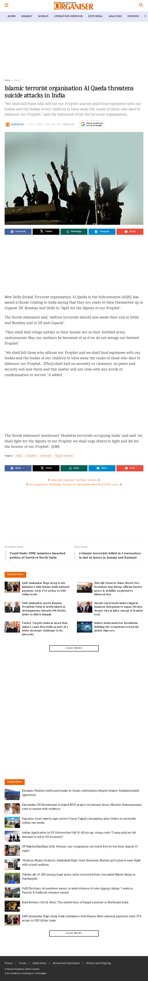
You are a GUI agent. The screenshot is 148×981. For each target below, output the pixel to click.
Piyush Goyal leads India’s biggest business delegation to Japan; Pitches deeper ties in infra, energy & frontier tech (118, 609)
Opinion (133, 16)
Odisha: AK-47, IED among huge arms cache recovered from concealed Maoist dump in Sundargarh (78, 877)
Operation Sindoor (68, 16)
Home (12, 16)
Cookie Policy (39, 963)
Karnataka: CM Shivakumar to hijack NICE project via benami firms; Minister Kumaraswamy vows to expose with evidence (82, 807)
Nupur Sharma (64, 456)
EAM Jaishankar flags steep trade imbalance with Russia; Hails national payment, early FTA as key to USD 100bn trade (45, 589)
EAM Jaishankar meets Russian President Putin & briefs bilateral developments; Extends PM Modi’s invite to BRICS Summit (44, 609)
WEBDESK (17, 125)
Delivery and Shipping (98, 963)
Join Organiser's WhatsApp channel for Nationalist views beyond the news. (74, 485)
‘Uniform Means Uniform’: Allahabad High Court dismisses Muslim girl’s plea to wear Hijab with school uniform (81, 862)
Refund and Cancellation (66, 963)
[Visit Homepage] (73, 6)
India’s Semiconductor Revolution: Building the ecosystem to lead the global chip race (116, 627)
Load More (74, 648)
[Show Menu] (6, 6)
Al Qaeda (31, 456)
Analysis (115, 16)
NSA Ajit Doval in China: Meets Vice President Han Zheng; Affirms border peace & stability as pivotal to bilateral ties (118, 589)
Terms (22, 963)
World (43, 16)
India (19, 456)
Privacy (9, 963)
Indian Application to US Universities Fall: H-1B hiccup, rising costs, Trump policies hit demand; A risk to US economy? (79, 835)
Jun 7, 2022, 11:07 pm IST (45, 124)
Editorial (95, 16)
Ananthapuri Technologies (33, 973)
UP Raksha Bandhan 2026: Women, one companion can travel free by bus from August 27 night (80, 849)
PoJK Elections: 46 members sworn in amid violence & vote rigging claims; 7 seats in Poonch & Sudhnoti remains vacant (77, 890)
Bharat (26, 16)
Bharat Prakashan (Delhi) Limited (23, 969)
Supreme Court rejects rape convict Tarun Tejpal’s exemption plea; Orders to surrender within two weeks (79, 821)
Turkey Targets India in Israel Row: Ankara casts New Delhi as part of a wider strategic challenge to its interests (45, 629)
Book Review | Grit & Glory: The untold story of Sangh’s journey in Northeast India (75, 902)
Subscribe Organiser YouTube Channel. (74, 480)
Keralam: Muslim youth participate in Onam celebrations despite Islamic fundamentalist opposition (80, 793)
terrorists (46, 456)
